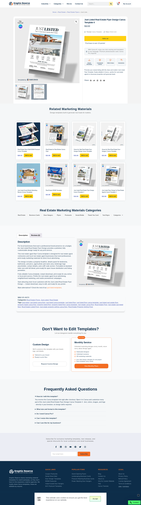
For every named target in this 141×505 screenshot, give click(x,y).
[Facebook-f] (56, 447)
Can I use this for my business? (49, 423)
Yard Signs (106, 215)
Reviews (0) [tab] (35, 235)
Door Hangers (48, 215)
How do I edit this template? (47, 396)
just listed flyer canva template (88, 302)
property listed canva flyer (27, 305)
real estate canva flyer (86, 305)
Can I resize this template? (47, 418)
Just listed (25, 302)
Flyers (59, 215)
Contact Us (79, 4)
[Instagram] (85, 447)
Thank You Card (93, 215)
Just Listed (45, 300)
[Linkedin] (61, 447)
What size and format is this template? (51, 409)
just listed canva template (55, 302)
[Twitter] (80, 447)
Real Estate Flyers (73, 12)
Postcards (68, 215)
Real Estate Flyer (101, 305)
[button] (76, 21)
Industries (44, 4)
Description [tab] (23, 235)
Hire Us (69, 4)
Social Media (79, 215)
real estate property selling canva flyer (53, 307)
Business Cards (34, 215)
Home (54, 12)
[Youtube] (70, 447)
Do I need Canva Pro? (45, 414)
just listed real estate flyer (109, 302)
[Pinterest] (75, 447)
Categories (57, 4)
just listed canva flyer (37, 302)
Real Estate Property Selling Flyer (80, 307)
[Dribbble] (66, 447)
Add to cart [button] (28, 155)
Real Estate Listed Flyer (30, 307)
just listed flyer (71, 302)
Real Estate (62, 12)
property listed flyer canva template (64, 305)
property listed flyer (44, 305)
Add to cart (105, 38)
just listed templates (54, 287)
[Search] (111, 4)
